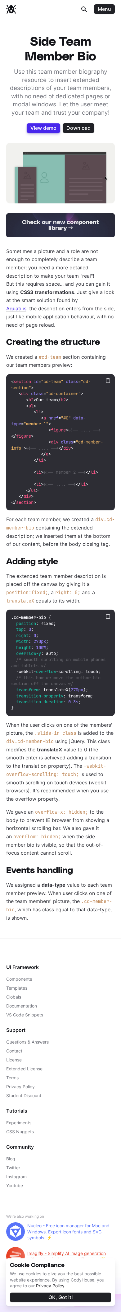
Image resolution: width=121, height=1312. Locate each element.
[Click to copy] (108, 381)
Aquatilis (16, 308)
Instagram (16, 1176)
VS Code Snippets (24, 1014)
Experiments (18, 1122)
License (14, 1059)
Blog (10, 1158)
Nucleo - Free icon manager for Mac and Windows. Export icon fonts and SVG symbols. (68, 1231)
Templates (16, 988)
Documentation (21, 1005)
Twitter (13, 1167)
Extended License (24, 1068)
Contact (14, 1050)
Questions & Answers (27, 1041)
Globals (13, 996)
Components (19, 979)
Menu (104, 9)
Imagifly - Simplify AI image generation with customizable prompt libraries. (66, 1256)
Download (78, 128)
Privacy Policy (50, 1285)
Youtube (14, 1185)
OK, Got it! (60, 1297)
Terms (12, 1077)
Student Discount (23, 1095)
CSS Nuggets (20, 1131)
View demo (43, 128)
